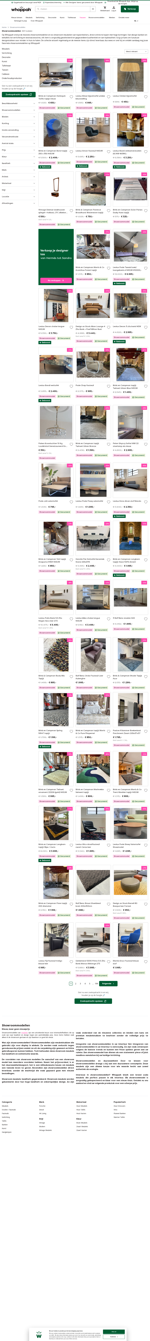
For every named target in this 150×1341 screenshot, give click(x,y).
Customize (113, 1336)
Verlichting (6, 1117)
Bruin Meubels (81, 1123)
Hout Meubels (81, 1106)
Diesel (41, 1110)
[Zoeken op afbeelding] (93, 9)
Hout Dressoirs (119, 1106)
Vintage (42, 1123)
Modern (42, 1126)
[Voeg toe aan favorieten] (71, 97)
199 (96, 983)
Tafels (4, 1121)
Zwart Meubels (82, 1126)
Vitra (115, 1110)
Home (4, 27)
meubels (24, 1032)
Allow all (114, 1331)
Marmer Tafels (119, 1117)
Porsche (42, 1106)
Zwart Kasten (81, 1130)
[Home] (21, 9)
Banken (5, 1124)
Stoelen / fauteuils (9, 1110)
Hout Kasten (81, 1113)
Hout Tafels (80, 1110)
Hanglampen (6, 1132)
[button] (121, 2)
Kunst (4, 1128)
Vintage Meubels (45, 1130)
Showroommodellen (17, 27)
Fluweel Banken (120, 1113)
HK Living (42, 1113)
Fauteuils (5, 1113)
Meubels (5, 1106)
